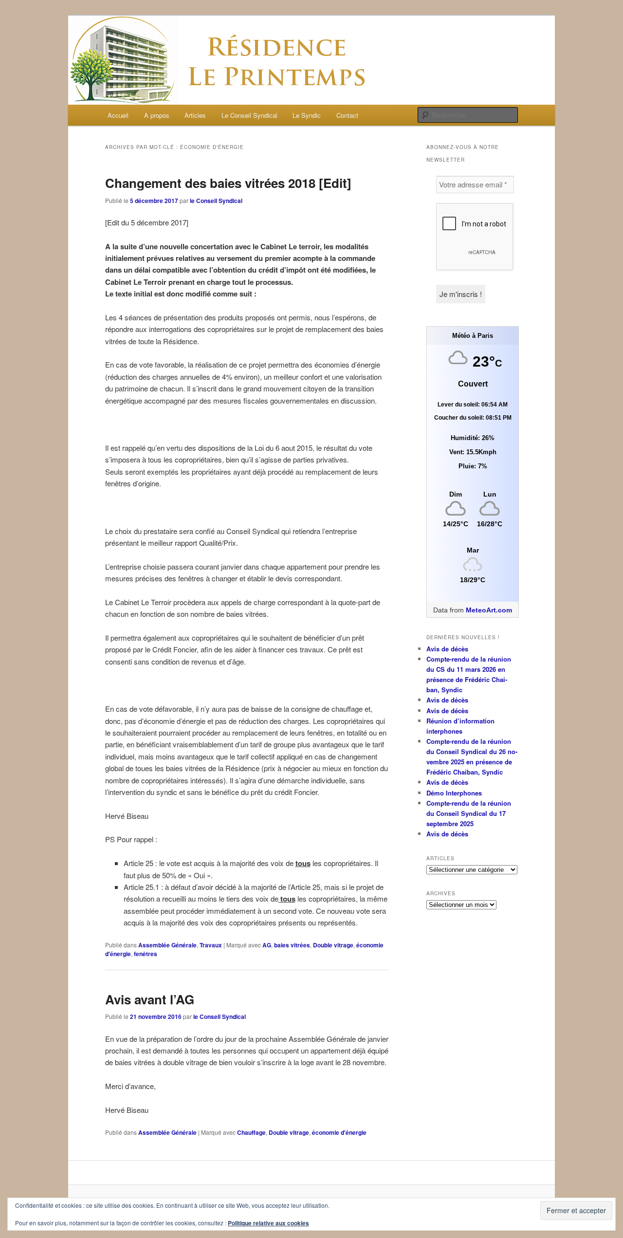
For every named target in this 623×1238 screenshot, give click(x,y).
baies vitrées (292, 945)
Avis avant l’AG (149, 999)
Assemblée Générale (167, 945)
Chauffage (251, 1132)
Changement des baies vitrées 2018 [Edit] (228, 183)
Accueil (118, 115)
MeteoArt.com (489, 610)
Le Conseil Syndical (249, 115)
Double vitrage (333, 945)
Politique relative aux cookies (268, 1223)
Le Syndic (307, 115)
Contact (347, 115)
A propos (156, 115)
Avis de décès (447, 648)
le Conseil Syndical (216, 200)
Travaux (211, 945)
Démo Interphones (454, 792)
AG (266, 945)
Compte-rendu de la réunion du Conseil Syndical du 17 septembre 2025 (468, 813)
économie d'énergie (339, 1132)
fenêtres (145, 953)
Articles (195, 115)
